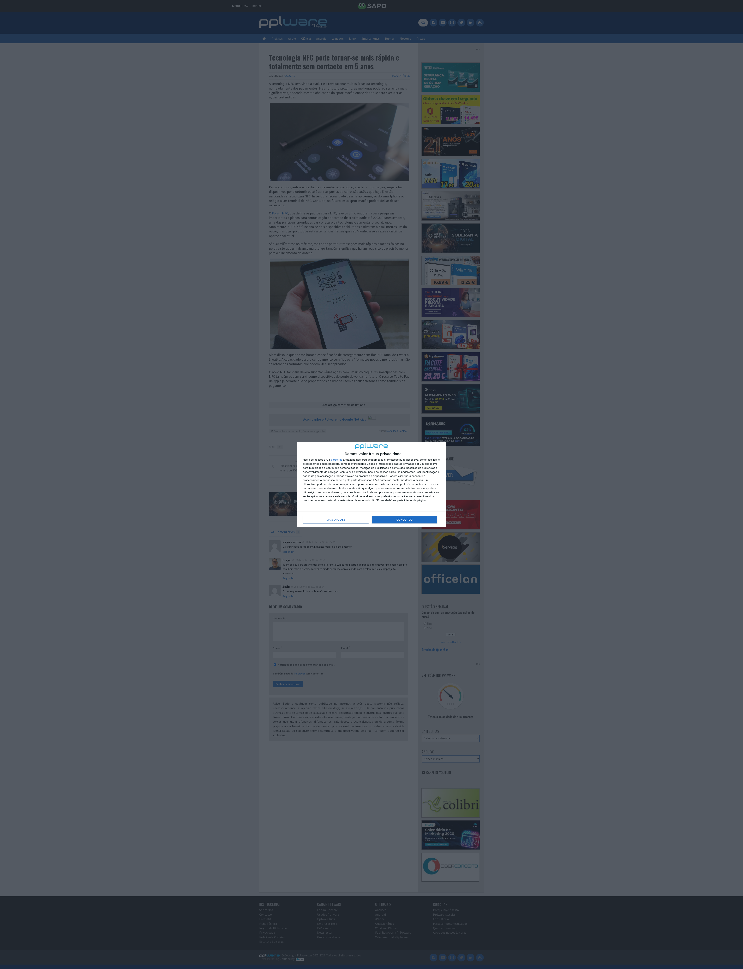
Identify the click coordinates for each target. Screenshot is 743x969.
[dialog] (371, 484)
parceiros (336, 459)
